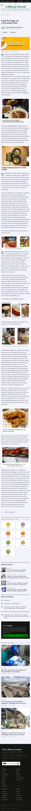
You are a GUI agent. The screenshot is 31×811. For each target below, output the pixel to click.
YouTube (11, 758)
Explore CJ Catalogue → (15, 635)
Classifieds (4, 795)
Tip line (17, 793)
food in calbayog (9, 512)
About (17, 771)
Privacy (3, 808)
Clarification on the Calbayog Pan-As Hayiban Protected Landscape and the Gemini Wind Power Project (17, 616)
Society (3, 699)
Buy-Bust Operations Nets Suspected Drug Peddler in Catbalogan (13, 671)
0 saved (27, 1)
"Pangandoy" (7, 600)
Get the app (19, 795)
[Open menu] (2, 5)
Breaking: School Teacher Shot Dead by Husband (16, 611)
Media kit (4, 791)
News (2, 730)
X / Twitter (18, 758)
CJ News (3, 667)
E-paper (18, 791)
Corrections (19, 780)
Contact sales (5, 799)
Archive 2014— (19, 799)
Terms (8, 808)
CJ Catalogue (19, 797)
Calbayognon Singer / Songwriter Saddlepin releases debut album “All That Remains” (15, 607)
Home (2, 14)
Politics (3, 780)
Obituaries (4, 797)
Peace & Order (5, 786)
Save (14, 32)
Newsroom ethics (20, 778)
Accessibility (15, 808)
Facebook (4, 758)
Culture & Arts (5, 776)
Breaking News (5, 774)
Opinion (7, 14)
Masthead (18, 774)
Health (3, 782)
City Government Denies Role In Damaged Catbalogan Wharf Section (13, 702)
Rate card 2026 (5, 793)
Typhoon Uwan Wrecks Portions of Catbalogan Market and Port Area (13, 734)
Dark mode (20, 1)
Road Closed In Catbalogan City (12, 603)
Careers (18, 776)
